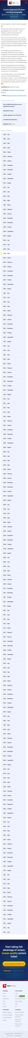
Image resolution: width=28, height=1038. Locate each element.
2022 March (7, 363)
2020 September (8, 443)
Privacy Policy (18, 1035)
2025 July (6, 187)
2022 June (6, 350)
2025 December (8, 165)
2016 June (6, 667)
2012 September (8, 866)
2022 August (7, 341)
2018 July (6, 557)
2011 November (8, 910)
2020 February (7, 473)
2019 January (7, 531)
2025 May (6, 196)
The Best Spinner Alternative (19, 1016)
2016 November (8, 645)
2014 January (7, 795)
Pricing (4, 996)
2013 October (7, 808)
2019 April (6, 518)
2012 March (7, 892)
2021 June (6, 403)
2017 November (8, 592)
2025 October (7, 174)
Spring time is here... (8, 110)
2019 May (6, 513)
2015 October (7, 703)
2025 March (7, 205)
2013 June (6, 826)
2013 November (8, 804)
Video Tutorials (18, 1001)
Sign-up (19, 996)
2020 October (7, 438)
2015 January (7, 742)
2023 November (8, 275)
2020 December (8, 429)
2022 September (8, 337)
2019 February (7, 526)
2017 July (6, 610)
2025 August (7, 183)
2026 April (6, 147)
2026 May (6, 143)
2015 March (7, 733)
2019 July (6, 504)
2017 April (6, 623)
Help (16, 1004)
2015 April (6, 729)
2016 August (7, 659)
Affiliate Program (7, 1012)
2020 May (6, 460)
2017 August (7, 606)
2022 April (6, 359)
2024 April (6, 253)
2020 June (6, 456)
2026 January (7, 161)
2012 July (6, 874)
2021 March (7, 416)
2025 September (8, 178)
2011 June (6, 932)
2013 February (7, 844)
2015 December (8, 694)
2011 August (7, 923)
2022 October (7, 332)
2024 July (6, 240)
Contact (5, 1006)
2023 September (8, 284)
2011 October (7, 914)
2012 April (6, 888)
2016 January (7, 689)
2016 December (8, 641)
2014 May (6, 778)
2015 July (6, 716)
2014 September (8, 760)
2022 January (7, 372)
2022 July (6, 346)
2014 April (6, 782)
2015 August (7, 711)
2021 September (8, 390)
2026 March (7, 152)
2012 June (6, 879)
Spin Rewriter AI (5, 31)
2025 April (6, 200)
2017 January (7, 637)
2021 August (7, 394)
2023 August (7, 288)
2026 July (6, 134)
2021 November (8, 381)
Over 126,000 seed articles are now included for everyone (12, 105)
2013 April (6, 835)
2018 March (7, 575)
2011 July (6, 927)
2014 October (7, 756)
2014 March (7, 786)
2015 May (6, 725)
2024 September (8, 231)
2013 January (7, 848)
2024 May (6, 249)
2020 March (7, 469)
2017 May (6, 619)
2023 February (7, 315)
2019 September (8, 496)
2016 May (6, 672)
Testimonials (6, 998)
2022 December (8, 324)
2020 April (6, 465)
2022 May (6, 355)
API (16, 1006)
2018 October (7, 544)
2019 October (7, 491)
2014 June (6, 773)
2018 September (8, 548)
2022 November (8, 328)
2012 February (7, 897)
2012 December (8, 852)
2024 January (7, 266)
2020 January (7, 478)
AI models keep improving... (10, 119)
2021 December (8, 377)
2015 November (8, 698)
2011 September (8, 919)
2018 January (7, 584)
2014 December (8, 747)
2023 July (6, 293)
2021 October (7, 385)
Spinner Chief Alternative (18, 1020)
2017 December (8, 588)
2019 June (6, 509)
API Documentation (7, 1015)
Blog (4, 1004)
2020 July (6, 451)
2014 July (6, 769)
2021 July (6, 399)
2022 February (7, 368)
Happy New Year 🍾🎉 (9, 124)
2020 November (8, 434)
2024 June (6, 244)
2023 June (6, 297)
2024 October (7, 227)
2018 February (7, 579)
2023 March (7, 310)
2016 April (6, 676)
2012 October (7, 861)
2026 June (6, 139)
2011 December (8, 905)
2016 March (7, 681)
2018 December (8, 535)
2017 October (7, 597)
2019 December (8, 482)
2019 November (8, 487)
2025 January (7, 213)
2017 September (8, 601)
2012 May (6, 883)
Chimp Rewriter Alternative (18, 1025)
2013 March (7, 839)
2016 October (7, 650)
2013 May (6, 830)
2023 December (8, 271)
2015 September (8, 707)
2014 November (8, 751)
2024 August (7, 235)
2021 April (6, 412)
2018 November (8, 540)
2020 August (7, 447)
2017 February (7, 632)
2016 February (7, 685)
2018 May (6, 566)
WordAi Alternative (19, 1012)
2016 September (8, 654)
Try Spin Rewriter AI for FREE (13, 964)
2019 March (7, 522)
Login (16, 993)
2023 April (6, 306)
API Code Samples (7, 1017)
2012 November (8, 857)
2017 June (6, 614)
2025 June (6, 191)
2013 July (6, 822)
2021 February (7, 421)
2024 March (7, 258)
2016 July (6, 663)
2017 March (7, 628)
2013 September (8, 813)
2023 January (7, 319)
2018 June (6, 562)
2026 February (7, 156)
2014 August (7, 764)
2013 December (8, 800)
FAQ (4, 1001)
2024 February (7, 262)
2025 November (8, 169)
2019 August (7, 500)
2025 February (7, 209)
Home (4, 993)
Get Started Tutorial (20, 998)
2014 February (7, 791)
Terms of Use (10, 1035)
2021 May (6, 407)
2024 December (8, 218)
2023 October (7, 280)
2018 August (7, 553)
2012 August (7, 870)
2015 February (7, 738)
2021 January (7, 425)
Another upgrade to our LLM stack (12, 115)
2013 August (7, 817)
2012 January (7, 901)
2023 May (6, 302)
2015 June (6, 720)
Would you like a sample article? (16, 95)
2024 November (8, 222)
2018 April (6, 570)
